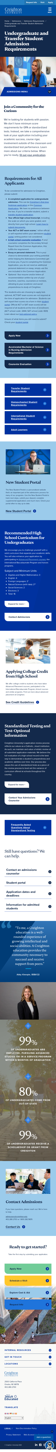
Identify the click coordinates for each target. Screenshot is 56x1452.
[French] (8, 1414)
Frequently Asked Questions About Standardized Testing (23, 827)
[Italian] (13, 1414)
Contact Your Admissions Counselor (22, 799)
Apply (50, 2)
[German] (11, 1414)
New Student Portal (18, 511)
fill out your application (32, 155)
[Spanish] (16, 1414)
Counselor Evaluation (20, 364)
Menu (50, 12)
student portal (21, 322)
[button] (17, 604)
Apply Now (14, 335)
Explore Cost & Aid (20, 1292)
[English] (6, 1414)
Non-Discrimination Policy (26, 1428)
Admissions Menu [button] (17, 91)
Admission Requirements (34, 21)
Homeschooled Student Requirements (24, 403)
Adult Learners (19, 429)
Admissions (16, 21)
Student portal (16, 882)
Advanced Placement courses (32, 559)
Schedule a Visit (18, 1280)
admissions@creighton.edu (16, 1216)
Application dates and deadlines (20, 894)
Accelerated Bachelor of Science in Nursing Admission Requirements (26, 349)
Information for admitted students (22, 906)
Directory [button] (24, 80)
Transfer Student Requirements (20, 390)
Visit (42, 2)
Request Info (31, 2)
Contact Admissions (19, 617)
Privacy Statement (13, 1434)
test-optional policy (28, 314)
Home (7, 21)
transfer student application (20, 214)
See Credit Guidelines (20, 702)
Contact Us (13, 1227)
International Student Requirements (23, 417)
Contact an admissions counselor (21, 872)
